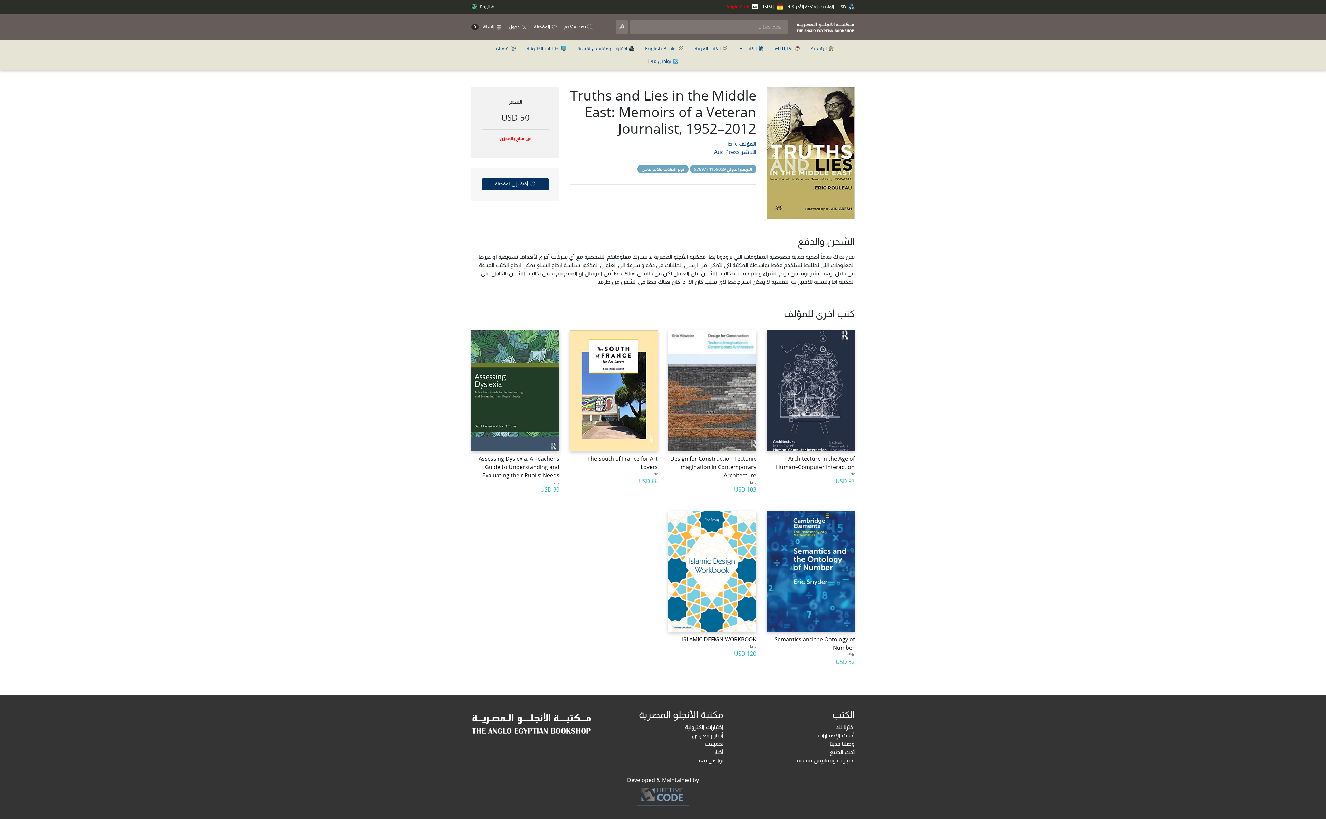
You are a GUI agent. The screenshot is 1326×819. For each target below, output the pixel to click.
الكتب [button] (751, 48)
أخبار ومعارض (707, 735)
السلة (485, 26)
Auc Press (727, 152)
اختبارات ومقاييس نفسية (602, 48)
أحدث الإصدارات (836, 735)
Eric (733, 143)
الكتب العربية (708, 48)
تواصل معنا (660, 61)
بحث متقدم (575, 26)
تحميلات (501, 48)
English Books (661, 48)
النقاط (769, 6)
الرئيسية (819, 48)
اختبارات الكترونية (544, 48)
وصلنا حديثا (842, 743)
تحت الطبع (842, 752)
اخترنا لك (845, 727)
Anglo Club (738, 6)
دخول (515, 26)
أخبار (718, 752)
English (486, 6)
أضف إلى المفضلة (512, 184)
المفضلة (542, 26)
